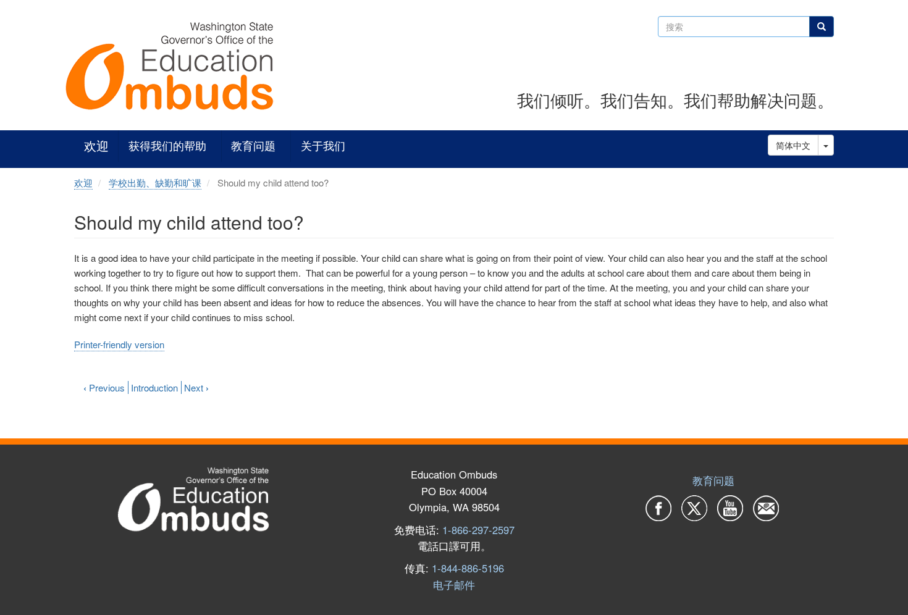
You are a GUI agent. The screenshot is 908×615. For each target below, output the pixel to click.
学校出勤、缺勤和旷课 (155, 182)
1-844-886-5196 (468, 568)
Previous (104, 387)
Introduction (154, 387)
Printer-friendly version (119, 344)
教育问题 (253, 146)
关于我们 (323, 146)
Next (196, 387)
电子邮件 (454, 584)
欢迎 (96, 146)
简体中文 (793, 145)
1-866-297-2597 (478, 529)
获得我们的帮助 (167, 146)
